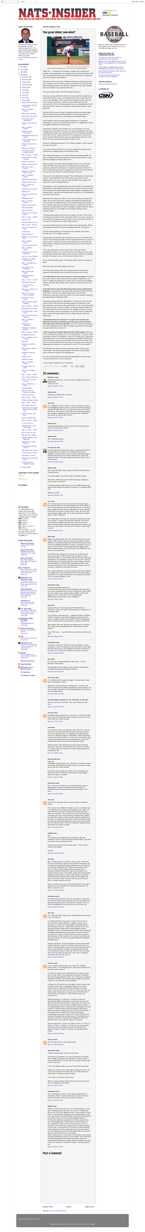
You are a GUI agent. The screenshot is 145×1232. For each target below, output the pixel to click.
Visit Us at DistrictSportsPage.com (27, 622)
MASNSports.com (26, 643)
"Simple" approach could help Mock (29, 438)
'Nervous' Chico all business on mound (28, 391)
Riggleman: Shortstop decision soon (28, 172)
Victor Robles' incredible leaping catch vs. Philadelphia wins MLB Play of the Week (111, 67)
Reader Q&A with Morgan (29, 102)
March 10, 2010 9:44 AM (55, 827)
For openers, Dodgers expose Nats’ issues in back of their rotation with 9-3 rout (29, 582)
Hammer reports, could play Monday (29, 426)
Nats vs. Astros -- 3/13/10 (29, 332)
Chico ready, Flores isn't (29, 405)
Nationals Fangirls (27, 558)
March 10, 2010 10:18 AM (55, 907)
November (25, 79)
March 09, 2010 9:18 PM (55, 599)
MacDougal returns (27, 198)
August (24, 87)
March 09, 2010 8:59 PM (55, 579)
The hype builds (26, 388)
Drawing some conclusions (26, 324)
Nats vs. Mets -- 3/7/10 (29, 397)
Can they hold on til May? (29, 453)
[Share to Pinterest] (83, 366)
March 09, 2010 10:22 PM (56, 653)
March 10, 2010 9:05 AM (55, 794)
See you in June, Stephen (30, 256)
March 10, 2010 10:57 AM (55, 1033)
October (24, 82)
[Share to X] (79, 366)
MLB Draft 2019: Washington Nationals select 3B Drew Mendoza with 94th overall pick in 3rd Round (29, 593)
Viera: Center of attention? (30, 377)
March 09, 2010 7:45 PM (55, 417)
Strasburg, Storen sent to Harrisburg (29, 252)
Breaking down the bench (29, 308)
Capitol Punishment (27, 628)
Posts (23, 475)
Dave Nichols (52, 447)
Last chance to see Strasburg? (27, 268)
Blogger (92, 1224)
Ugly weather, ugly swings (30, 450)
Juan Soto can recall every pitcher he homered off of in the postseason (110, 58)
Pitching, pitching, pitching (30, 400)
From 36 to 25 (26, 219)
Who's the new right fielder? (28, 272)
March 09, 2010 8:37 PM (55, 530)
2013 (22, 67)
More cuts (25, 341)
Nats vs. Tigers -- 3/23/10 (29, 217)
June (24, 92)
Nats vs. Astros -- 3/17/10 (29, 280)
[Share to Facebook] (81, 366)
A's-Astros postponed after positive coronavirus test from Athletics (109, 75)
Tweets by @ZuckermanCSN (107, 84)
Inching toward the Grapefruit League (28, 463)
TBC (49, 403)
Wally (49, 536)
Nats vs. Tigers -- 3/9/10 (29, 374)
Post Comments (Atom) (58, 1211)
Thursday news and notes (29, 189)
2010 (22, 74)
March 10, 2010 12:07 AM (55, 707)
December (25, 77)
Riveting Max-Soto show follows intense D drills (28, 603)
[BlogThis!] (77, 366)
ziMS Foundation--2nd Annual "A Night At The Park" (29, 655)
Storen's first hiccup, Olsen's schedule (28, 294)
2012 (22, 69)
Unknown (51, 712)
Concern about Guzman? (29, 245)
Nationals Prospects (27, 543)
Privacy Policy (34, 1219)
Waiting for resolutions (28, 148)
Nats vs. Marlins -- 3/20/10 (27, 248)
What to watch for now (28, 432)
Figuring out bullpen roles (29, 179)
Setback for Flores (27, 359)
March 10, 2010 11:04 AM (55, 1044)
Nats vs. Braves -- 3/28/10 (30, 155)
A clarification (26, 231)
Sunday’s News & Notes (27, 545)
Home (68, 1207)
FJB (22, 636)
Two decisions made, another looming (28, 151)
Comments (24, 479)
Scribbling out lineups (28, 335)
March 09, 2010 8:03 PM (55, 430)
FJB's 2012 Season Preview (29, 638)
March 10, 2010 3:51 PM (55, 1147)
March (24, 100)
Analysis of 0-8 (26, 356)
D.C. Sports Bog (26, 608)
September (25, 85)
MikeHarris (51, 377)
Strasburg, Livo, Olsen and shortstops (28, 259)
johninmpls (51, 677)
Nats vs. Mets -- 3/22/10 (29, 225)
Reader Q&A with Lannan (29, 116)
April (23, 97)
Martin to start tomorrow (29, 205)
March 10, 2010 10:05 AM (55, 890)
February (25, 467)
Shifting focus (26, 191)
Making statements (27, 234)
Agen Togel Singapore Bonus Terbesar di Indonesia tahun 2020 (29, 561)
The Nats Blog (25, 672)
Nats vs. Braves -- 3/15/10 (30, 306)
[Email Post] (71, 366)
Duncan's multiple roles (29, 418)
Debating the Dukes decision (28, 276)
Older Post (89, 1207)
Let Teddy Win (25, 568)
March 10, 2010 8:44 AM (55, 777)
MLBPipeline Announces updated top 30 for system (28, 552)
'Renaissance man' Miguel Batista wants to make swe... (30, 409)
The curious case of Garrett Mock (28, 119)
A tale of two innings (28, 395)
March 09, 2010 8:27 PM (55, 495)
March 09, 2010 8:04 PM (55, 441)
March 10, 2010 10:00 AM (55, 853)
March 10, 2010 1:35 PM (55, 1085)
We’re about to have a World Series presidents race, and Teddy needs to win (29, 571)
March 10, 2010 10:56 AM (55, 957)
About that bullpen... (28, 207)
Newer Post (48, 1207)
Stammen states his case (29, 222)
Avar (49, 501)
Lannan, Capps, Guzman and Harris (29, 106)
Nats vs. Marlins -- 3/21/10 (27, 241)
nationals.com (25, 600)
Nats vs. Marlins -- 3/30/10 (27, 128)
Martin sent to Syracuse (29, 113)
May (23, 95)
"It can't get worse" (27, 423)
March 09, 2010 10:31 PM (56, 671)
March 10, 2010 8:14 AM (55, 753)
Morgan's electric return (29, 182)
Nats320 (23, 653)
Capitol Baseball (26, 664)
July (23, 90)
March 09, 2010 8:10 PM (55, 462)
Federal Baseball (26, 589)
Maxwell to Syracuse (28, 161)
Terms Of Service (23, 1219)
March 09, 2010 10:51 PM (56, 694)
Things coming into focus (29, 164)
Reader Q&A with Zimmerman (27, 132)
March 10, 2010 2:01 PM (55, 1100)
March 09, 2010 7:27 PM (55, 386)
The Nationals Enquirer (28, 675)
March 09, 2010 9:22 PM (55, 636)
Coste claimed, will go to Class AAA (29, 140)
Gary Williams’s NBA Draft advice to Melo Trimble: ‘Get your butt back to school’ (29, 612)
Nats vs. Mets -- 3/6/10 (29, 402)
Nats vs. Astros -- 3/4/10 (29, 430)
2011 (22, 72)
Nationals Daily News (27, 661)
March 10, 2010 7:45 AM (55, 721)
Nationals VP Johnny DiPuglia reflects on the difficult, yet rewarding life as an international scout (112, 63)
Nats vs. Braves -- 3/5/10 (29, 420)
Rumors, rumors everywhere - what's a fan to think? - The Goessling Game (29, 646)
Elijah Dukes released (28, 282)
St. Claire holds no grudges (27, 285)
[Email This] (75, 366)
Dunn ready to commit (28, 455)
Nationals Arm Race (27, 550)
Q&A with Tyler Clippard (29, 435)
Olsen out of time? (27, 210)
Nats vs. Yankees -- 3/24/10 (28, 201)
